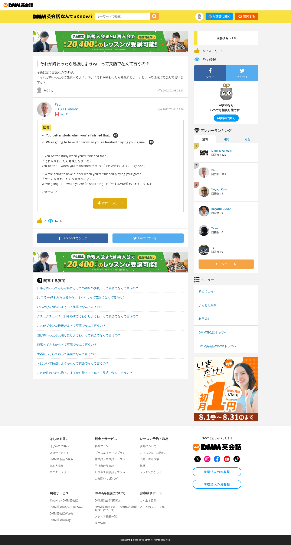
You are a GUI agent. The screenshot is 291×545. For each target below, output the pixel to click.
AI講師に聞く (221, 16)
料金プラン (102, 446)
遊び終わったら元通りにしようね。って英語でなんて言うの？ (79, 335)
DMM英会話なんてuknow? (66, 507)
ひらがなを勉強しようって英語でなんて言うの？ (70, 307)
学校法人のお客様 (217, 484)
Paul (214, 170)
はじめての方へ (59, 446)
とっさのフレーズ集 (152, 507)
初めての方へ (207, 291)
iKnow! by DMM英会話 (64, 500)
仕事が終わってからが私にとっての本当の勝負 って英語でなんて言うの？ (87, 288)
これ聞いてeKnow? (107, 478)
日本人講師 (56, 466)
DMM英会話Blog (60, 520)
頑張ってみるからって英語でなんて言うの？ (67, 344)
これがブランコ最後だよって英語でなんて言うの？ (71, 325)
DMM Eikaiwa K (221, 150)
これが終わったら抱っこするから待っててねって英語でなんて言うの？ (85, 373)
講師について (148, 446)
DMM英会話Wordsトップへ (217, 346)
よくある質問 (207, 305)
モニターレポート (61, 472)
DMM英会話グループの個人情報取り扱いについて (116, 508)
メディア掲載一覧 (106, 516)
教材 (142, 466)
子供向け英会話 (104, 466)
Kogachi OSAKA (221, 209)
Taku (214, 228)
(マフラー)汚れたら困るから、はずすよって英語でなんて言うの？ (81, 297)
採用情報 (100, 523)
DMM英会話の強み (61, 459)
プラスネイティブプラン (110, 453)
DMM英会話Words (61, 513)
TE (212, 247)
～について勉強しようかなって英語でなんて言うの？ (73, 363)
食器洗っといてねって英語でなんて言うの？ (67, 354)
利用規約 (204, 319)
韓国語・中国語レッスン (110, 459)
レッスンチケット (151, 472)
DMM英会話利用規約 (108, 500)
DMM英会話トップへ (213, 332)
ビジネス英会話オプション (111, 472)
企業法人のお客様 (217, 472)
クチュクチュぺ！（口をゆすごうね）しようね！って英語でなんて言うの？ (87, 316)
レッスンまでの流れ (152, 453)
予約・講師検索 (149, 459)
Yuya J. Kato (219, 189)
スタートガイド (59, 453)
